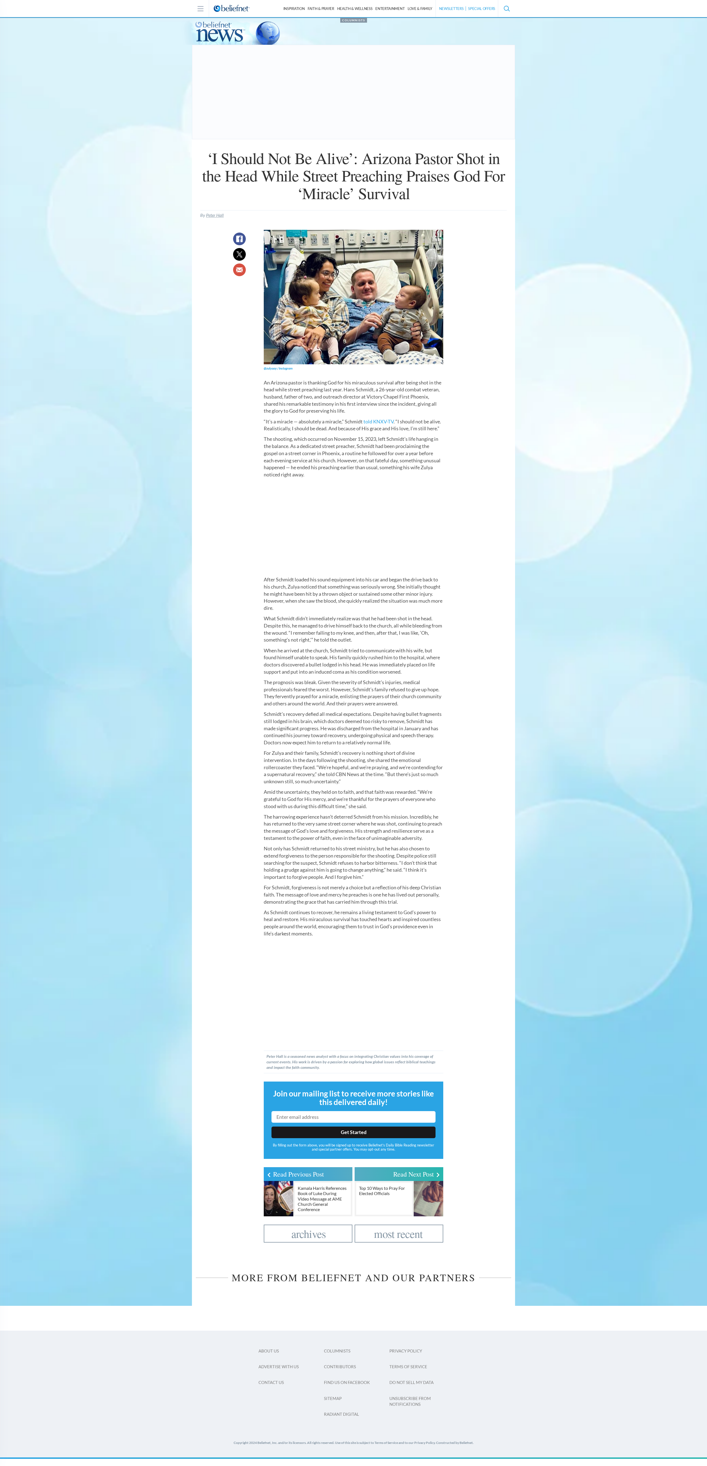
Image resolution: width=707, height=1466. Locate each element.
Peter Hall (215, 215)
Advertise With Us (278, 1366)
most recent (398, 1233)
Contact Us (271, 1382)
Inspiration (294, 8)
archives (308, 1233)
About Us (268, 1350)
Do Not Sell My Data (411, 1382)
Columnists (353, 20)
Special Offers (481, 8)
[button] (506, 8)
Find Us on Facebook (347, 1382)
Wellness (355, 8)
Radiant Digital (341, 1414)
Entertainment (390, 8)
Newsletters (451, 8)
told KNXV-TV (378, 421)
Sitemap (333, 1398)
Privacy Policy (405, 1350)
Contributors (340, 1366)
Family (420, 8)
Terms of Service (408, 1366)
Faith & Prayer (321, 8)
